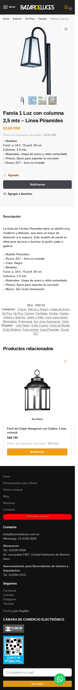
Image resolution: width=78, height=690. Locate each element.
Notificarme (37, 184)
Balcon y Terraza (38, 309)
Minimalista (10, 321)
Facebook (9, 590)
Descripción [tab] (12, 216)
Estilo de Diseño (60, 325)
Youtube (8, 603)
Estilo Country (39, 325)
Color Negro (23, 325)
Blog (6, 496)
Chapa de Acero (59, 309)
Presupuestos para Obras (20, 483)
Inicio (6, 18)
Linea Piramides (49, 329)
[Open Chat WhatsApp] (60, 679)
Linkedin (8, 595)
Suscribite (37, 683)
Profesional (25, 321)
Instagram (9, 599)
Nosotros (9, 503)
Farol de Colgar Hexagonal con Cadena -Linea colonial (36, 430)
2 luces (22, 309)
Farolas (42, 18)
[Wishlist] (65, 361)
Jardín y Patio (35, 317)
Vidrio (65, 321)
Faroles (64, 313)
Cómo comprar (13, 489)
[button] (67, 7)
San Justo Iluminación (46, 321)
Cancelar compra (37, 516)
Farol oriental (30, 329)
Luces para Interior (56, 317)
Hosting (8, 611)
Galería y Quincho (14, 317)
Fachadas (41, 313)
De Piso (30, 18)
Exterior (17, 18)
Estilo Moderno (12, 329)
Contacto (9, 509)
